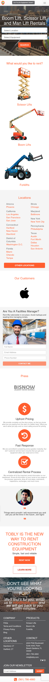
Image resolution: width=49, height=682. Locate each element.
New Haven (12, 230)
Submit (40, 671)
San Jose (11, 220)
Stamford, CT (8, 646)
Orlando (10, 254)
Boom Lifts (24, 144)
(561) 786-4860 (32, 654)
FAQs (5, 623)
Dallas (34, 242)
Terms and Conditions (12, 626)
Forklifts (24, 185)
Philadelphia (37, 228)
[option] (24, 293)
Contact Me (24, 363)
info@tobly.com (25, 602)
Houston (35, 245)
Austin (34, 236)
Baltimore (35, 214)
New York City (37, 221)
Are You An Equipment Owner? (23, 2)
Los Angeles (12, 214)
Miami (9, 251)
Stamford (10, 233)
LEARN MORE (24, 569)
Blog (5, 632)
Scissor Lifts (24, 104)
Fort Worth (36, 239)
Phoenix (10, 206)
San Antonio (37, 248)
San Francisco (13, 217)
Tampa (9, 257)
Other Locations (24, 265)
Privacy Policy (9, 629)
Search (24, 44)
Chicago (35, 206)
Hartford (10, 227)
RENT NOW (24, 560)
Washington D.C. (14, 244)
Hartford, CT (8, 649)
